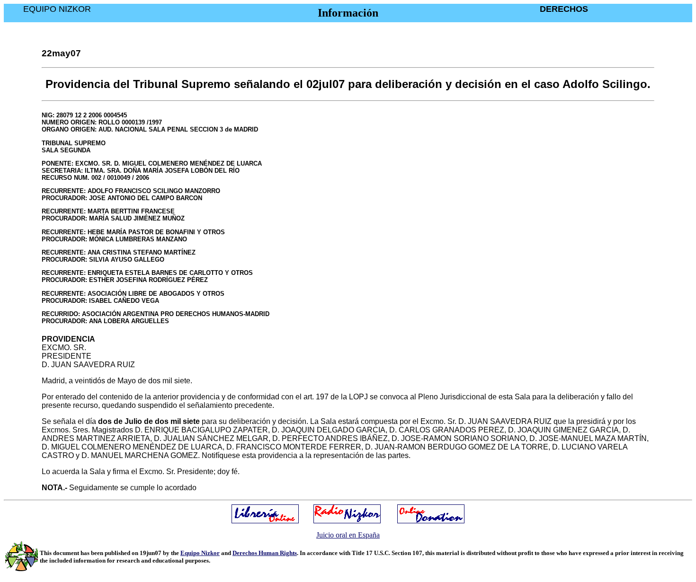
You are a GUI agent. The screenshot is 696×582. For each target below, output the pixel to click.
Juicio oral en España (348, 535)
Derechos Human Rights (264, 552)
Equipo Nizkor (200, 552)
